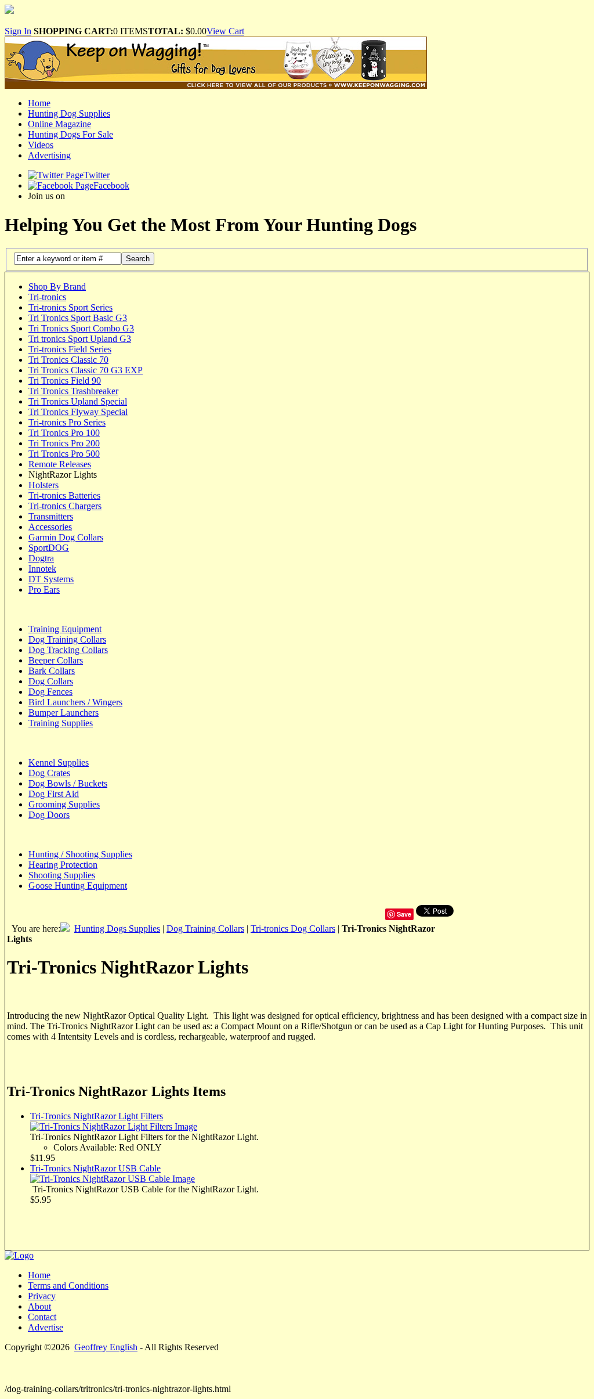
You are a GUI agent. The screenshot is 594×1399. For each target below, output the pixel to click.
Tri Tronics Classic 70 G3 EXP (85, 370)
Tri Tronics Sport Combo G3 (81, 328)
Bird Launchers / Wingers (75, 702)
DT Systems (51, 579)
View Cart (225, 31)
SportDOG (48, 548)
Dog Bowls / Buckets (67, 783)
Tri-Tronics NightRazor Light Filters (96, 1116)
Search (138, 258)
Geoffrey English (105, 1347)
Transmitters (50, 516)
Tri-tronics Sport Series (70, 307)
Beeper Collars (55, 660)
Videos (40, 145)
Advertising (49, 155)
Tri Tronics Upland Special (77, 401)
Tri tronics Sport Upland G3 (79, 339)
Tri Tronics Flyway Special (78, 412)
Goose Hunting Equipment (77, 885)
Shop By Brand (57, 286)
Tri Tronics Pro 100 (64, 433)
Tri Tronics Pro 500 (64, 454)
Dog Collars (50, 681)
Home (39, 103)
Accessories (50, 527)
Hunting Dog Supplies (69, 113)
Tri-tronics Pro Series (67, 422)
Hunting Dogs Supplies (117, 928)
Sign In (18, 31)
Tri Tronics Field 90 (64, 380)
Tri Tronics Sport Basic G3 (77, 318)
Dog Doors (49, 815)
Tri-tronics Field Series (69, 349)
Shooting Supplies (61, 875)
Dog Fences (50, 692)
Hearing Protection (62, 865)
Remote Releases (59, 464)
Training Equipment (65, 629)
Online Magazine (59, 124)
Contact (42, 1317)
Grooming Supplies (64, 804)
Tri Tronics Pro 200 (64, 443)
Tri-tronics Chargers (65, 506)
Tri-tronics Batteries (64, 495)
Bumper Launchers (63, 712)
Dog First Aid (53, 794)
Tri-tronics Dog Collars (293, 928)
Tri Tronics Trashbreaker (73, 391)
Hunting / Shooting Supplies (80, 854)
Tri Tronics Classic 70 (68, 360)
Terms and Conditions (68, 1285)
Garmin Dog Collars (65, 537)
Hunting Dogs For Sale (70, 134)
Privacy (42, 1296)
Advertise (45, 1327)
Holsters (43, 485)
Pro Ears (44, 589)
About (39, 1306)
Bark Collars (51, 671)
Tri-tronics (47, 297)
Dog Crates (49, 773)
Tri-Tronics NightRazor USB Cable (95, 1168)
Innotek (42, 569)
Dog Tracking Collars (68, 650)
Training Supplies (60, 723)
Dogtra (41, 558)
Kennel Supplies (58, 762)
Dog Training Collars (67, 639)
